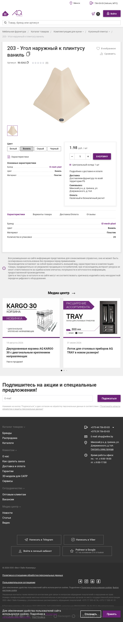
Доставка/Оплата (69, 214)
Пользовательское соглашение (18, 582)
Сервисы (7, 481)
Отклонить (91, 614)
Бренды (7, 433)
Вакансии (8, 499)
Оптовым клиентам (14, 494)
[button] (61, 370)
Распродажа (9, 438)
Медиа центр (58, 293)
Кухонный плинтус (98, 31)
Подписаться (109, 398)
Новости (7, 512)
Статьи (6, 517)
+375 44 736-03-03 (100, 427)
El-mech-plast (55, 167)
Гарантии (7, 471)
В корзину (102, 156)
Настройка (38, 617)
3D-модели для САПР (15, 476)
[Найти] (5, 22)
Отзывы (91, 214)
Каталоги (8, 442)
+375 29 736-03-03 (100, 431)
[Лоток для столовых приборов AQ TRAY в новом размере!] (91, 333)
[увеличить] (88, 156)
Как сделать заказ (13, 461)
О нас (5, 456)
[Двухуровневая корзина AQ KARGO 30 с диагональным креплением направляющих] (31, 333)
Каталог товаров (40, 31)
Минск (77, 3)
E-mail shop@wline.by (102, 436)
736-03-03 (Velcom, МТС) (106, 3)
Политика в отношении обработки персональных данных (32, 575)
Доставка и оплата (13, 466)
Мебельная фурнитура (14, 31)
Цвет (10, 143)
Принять (112, 614)
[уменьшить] (72, 156)
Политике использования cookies (96, 587)
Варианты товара (42, 214)
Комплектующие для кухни (68, 31)
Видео (6, 522)
